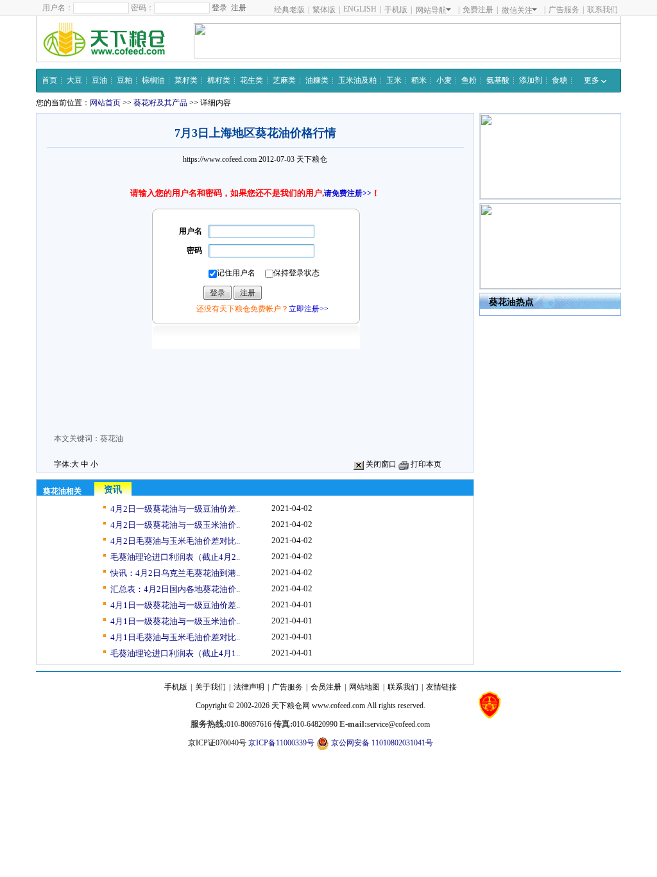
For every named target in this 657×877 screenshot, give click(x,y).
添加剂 (530, 80)
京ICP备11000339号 (281, 742)
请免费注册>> (347, 193)
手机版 (395, 9)
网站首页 (105, 102)
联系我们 (602, 9)
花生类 (251, 80)
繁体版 (324, 9)
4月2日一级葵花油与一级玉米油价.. (175, 525)
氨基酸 (497, 80)
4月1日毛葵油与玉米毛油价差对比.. (175, 637)
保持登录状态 (296, 272)
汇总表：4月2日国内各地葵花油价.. (175, 589)
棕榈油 (153, 80)
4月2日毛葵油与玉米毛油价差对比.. (175, 541)
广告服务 (564, 9)
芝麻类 (284, 80)
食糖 (559, 80)
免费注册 (478, 9)
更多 (592, 80)
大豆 (74, 80)
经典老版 (289, 9)
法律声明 (249, 686)
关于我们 (210, 686)
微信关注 (517, 10)
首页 (49, 80)
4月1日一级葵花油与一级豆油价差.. (175, 605)
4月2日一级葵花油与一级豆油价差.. (175, 509)
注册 (238, 7)
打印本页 (425, 464)
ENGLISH (360, 8)
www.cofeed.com (338, 705)
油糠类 (316, 80)
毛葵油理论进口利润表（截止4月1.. (175, 653)
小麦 (444, 80)
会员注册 (326, 686)
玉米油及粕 (357, 80)
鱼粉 (469, 80)
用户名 (190, 231)
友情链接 (441, 686)
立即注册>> (308, 308)
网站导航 (431, 10)
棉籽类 (218, 80)
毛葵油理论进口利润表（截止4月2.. (175, 557)
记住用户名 (236, 272)
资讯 (113, 489)
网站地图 (364, 686)
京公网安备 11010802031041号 (381, 742)
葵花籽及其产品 (160, 102)
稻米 (419, 80)
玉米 (394, 80)
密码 (194, 250)
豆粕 (124, 80)
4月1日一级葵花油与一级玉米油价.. (175, 621)
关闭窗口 (380, 464)
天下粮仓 (311, 159)
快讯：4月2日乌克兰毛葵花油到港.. (175, 573)
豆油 (99, 80)
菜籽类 (186, 80)
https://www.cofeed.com (220, 159)
